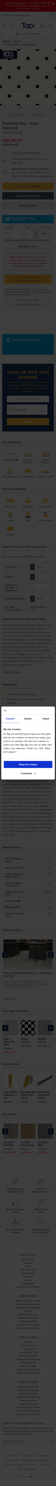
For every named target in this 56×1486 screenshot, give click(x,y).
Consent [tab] (10, 718)
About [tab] (46, 718)
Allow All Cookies (28, 764)
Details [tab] (28, 718)
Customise (26, 773)
